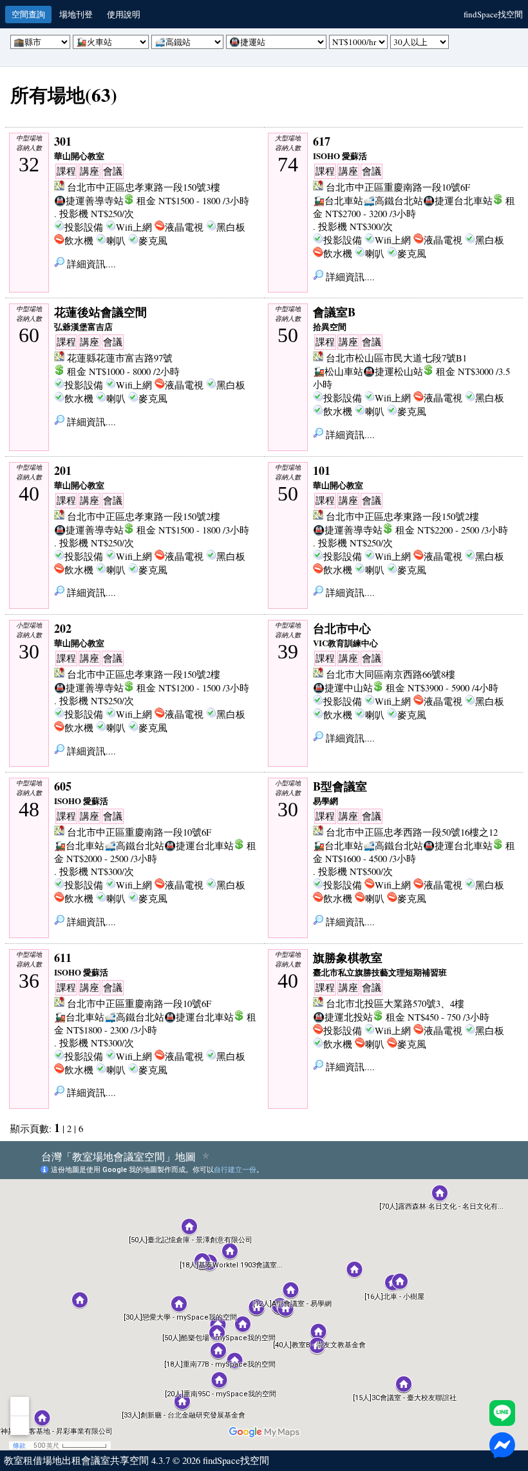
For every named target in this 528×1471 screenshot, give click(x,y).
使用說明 (123, 14)
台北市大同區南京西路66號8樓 (390, 674)
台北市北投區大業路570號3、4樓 (395, 1003)
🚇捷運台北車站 (458, 201)
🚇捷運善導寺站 (89, 201)
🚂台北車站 (338, 201)
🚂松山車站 (338, 371)
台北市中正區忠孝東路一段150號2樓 (143, 516)
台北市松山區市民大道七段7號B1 (396, 358)
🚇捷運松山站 (393, 371)
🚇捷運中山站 (343, 688)
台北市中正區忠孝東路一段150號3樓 (143, 187)
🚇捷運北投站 (343, 1017)
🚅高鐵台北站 (393, 201)
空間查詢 (28, 14)
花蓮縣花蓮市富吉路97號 (120, 358)
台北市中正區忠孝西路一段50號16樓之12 (412, 832)
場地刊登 (76, 14)
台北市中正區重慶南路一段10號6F (398, 187)
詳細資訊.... (90, 264)
